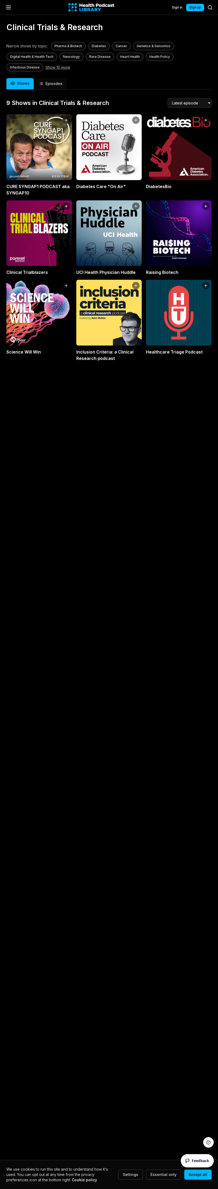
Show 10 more (57, 67)
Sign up (195, 7)
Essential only (163, 1174)
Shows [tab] (23, 83)
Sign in (177, 7)
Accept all (198, 1174)
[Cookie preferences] (208, 1142)
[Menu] (8, 7)
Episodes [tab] (53, 83)
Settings (130, 1174)
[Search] (210, 7)
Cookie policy (84, 1180)
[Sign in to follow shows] (66, 120)
